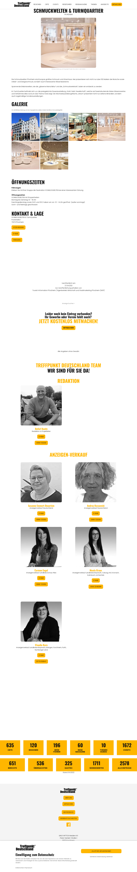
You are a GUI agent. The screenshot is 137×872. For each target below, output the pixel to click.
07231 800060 (18, 227)
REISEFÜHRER (67, 4)
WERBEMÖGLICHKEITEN (68, 818)
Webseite (17, 240)
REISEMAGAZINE (81, 4)
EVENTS (55, 4)
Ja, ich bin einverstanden (101, 851)
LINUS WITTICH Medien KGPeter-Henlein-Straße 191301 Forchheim (68, 838)
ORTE (47, 4)
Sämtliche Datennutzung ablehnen (101, 857)
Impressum (28, 868)
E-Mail (15, 233)
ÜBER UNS (68, 798)
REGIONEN (37, 4)
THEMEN (94, 4)
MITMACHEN (116, 4)
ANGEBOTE (105, 4)
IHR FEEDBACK (68, 812)
